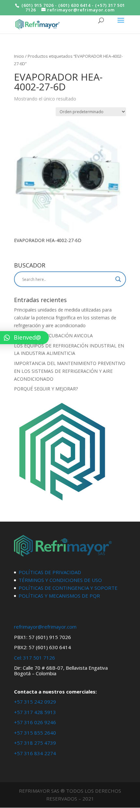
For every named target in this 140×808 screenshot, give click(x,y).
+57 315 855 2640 (35, 732)
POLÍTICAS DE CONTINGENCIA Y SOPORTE (68, 588)
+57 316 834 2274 (35, 753)
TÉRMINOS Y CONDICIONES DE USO (60, 580)
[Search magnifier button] (118, 279)
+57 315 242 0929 (35, 701)
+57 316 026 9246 (35, 722)
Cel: (18, 657)
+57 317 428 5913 (35, 712)
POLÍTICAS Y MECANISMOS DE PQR (59, 595)
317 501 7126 (39, 657)
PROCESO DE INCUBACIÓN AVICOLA (53, 335)
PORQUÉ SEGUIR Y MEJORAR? (46, 389)
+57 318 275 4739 (35, 742)
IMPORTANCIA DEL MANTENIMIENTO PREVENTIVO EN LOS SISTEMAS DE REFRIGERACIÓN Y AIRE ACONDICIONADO (69, 371)
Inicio (19, 56)
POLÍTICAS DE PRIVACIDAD (50, 572)
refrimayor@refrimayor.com (45, 626)
